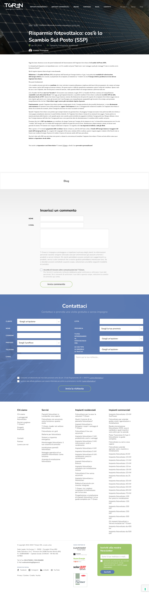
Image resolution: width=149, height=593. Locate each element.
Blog (97, 7)
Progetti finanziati (20, 428)
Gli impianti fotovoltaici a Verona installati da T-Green (120, 522)
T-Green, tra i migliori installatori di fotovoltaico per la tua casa (85, 490)
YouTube (57, 570)
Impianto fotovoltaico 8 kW (119, 454)
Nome (31, 219)
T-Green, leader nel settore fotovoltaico (52, 427)
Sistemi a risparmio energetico (49, 438)
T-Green (65, 145)
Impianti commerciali (60, 7)
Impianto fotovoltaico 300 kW (119, 517)
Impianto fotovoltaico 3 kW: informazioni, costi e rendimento (86, 443)
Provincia (78, 328)
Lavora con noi (22, 445)
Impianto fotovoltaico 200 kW (119, 507)
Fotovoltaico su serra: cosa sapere (119, 443)
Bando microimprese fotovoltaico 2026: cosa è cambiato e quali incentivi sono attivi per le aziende (119, 429)
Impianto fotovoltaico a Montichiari (84, 479)
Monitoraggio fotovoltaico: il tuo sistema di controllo (53, 443)
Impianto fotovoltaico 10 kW (120, 457)
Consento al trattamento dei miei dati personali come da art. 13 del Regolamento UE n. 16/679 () (62, 378)
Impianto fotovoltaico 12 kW (120, 460)
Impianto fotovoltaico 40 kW (120, 484)
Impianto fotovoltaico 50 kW (120, 487)
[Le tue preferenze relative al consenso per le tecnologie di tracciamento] (145, 589)
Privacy (19, 575)
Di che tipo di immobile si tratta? (79, 349)
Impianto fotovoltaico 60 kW (120, 490)
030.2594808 (38, 560)
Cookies (26, 575)
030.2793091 (28, 560)
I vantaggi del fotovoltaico (22, 418)
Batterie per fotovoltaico (51, 435)
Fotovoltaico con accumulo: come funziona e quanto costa (52, 421)
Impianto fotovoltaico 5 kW (86, 451)
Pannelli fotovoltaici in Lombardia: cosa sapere (51, 415)
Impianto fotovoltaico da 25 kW (119, 477)
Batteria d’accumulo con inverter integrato (84, 484)
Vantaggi (87, 7)
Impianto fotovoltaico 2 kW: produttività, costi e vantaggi (86, 437)
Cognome (10, 335)
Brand (76, 7)
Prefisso (9, 343)
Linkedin (46, 570)
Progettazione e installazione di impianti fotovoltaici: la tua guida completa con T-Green (86, 497)
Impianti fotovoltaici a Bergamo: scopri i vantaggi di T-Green (86, 426)
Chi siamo (123, 7)
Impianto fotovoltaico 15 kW (120, 463)
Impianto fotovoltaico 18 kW (120, 470)
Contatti (107, 7)
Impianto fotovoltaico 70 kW (120, 493)
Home (31, 25)
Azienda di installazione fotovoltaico (51, 460)
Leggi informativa (96, 378)
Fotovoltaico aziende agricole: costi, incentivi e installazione (118, 449)
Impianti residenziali (38, 7)
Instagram (34, 570)
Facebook (23, 570)
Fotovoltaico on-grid (50, 431)
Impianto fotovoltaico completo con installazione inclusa (85, 468)
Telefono (10, 350)
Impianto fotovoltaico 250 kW (119, 512)
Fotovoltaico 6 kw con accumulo (83, 432)
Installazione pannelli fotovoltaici (50, 449)
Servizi (133, 7)
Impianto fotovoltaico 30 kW (120, 481)
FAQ (141, 7)
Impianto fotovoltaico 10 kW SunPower (120, 415)
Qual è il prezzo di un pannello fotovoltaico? (84, 420)
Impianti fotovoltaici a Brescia (83, 462)
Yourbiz (38, 575)
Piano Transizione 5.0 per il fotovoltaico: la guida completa (119, 437)
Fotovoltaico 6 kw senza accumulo (84, 474)
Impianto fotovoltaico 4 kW (86, 448)
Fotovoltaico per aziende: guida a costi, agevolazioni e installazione (120, 421)
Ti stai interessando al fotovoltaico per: (79, 338)
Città (76, 321)
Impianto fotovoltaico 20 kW (120, 473)
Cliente (9, 321)
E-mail (31, 225)
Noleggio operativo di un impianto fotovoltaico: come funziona (52, 454)
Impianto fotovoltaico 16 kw (120, 466)
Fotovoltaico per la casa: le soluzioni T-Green (85, 415)
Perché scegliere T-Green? (23, 423)
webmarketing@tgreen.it (31, 562)
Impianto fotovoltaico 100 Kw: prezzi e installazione (119, 497)
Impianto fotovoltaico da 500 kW (120, 532)
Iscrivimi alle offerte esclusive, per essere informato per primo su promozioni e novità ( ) (58, 381)
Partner (20, 442)
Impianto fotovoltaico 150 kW (119, 502)
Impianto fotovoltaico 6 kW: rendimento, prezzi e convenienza (86, 456)
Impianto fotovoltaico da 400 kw (120, 527)
